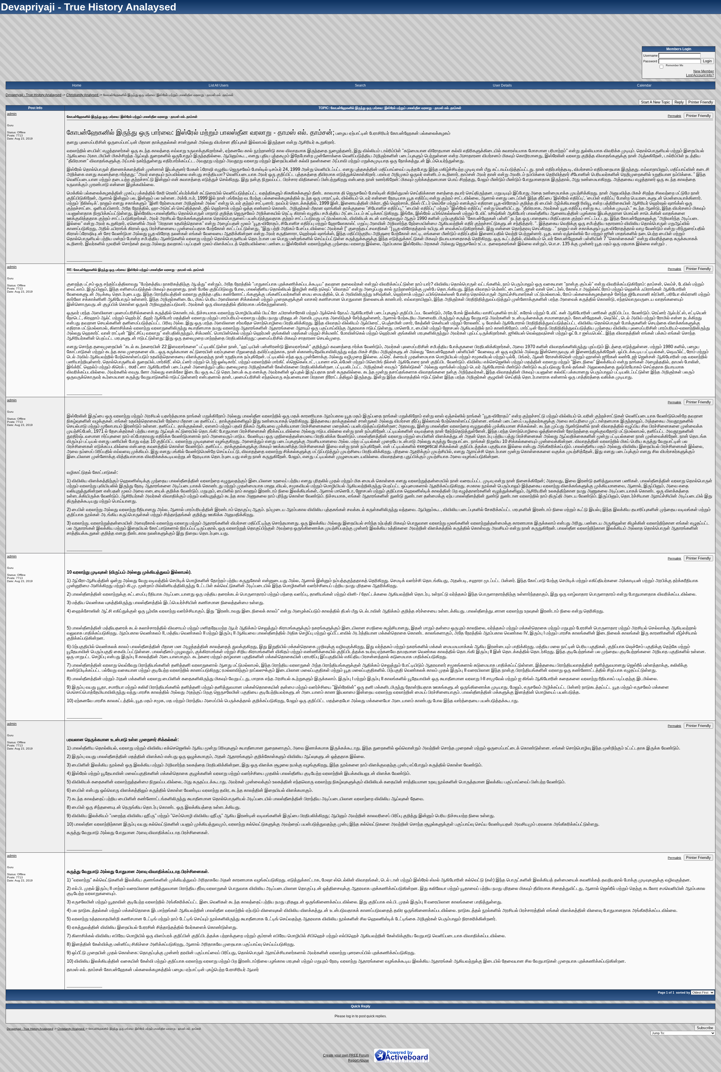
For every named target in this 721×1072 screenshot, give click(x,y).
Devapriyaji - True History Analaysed (33, 95)
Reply (679, 102)
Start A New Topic (655, 102)
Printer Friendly (700, 102)
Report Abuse (358, 1060)
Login (707, 61)
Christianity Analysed (82, 95)
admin (12, 114)
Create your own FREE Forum (346, 1055)
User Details (502, 85)
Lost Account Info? (700, 75)
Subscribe (705, 1028)
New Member (703, 71)
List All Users (218, 85)
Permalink (674, 116)
